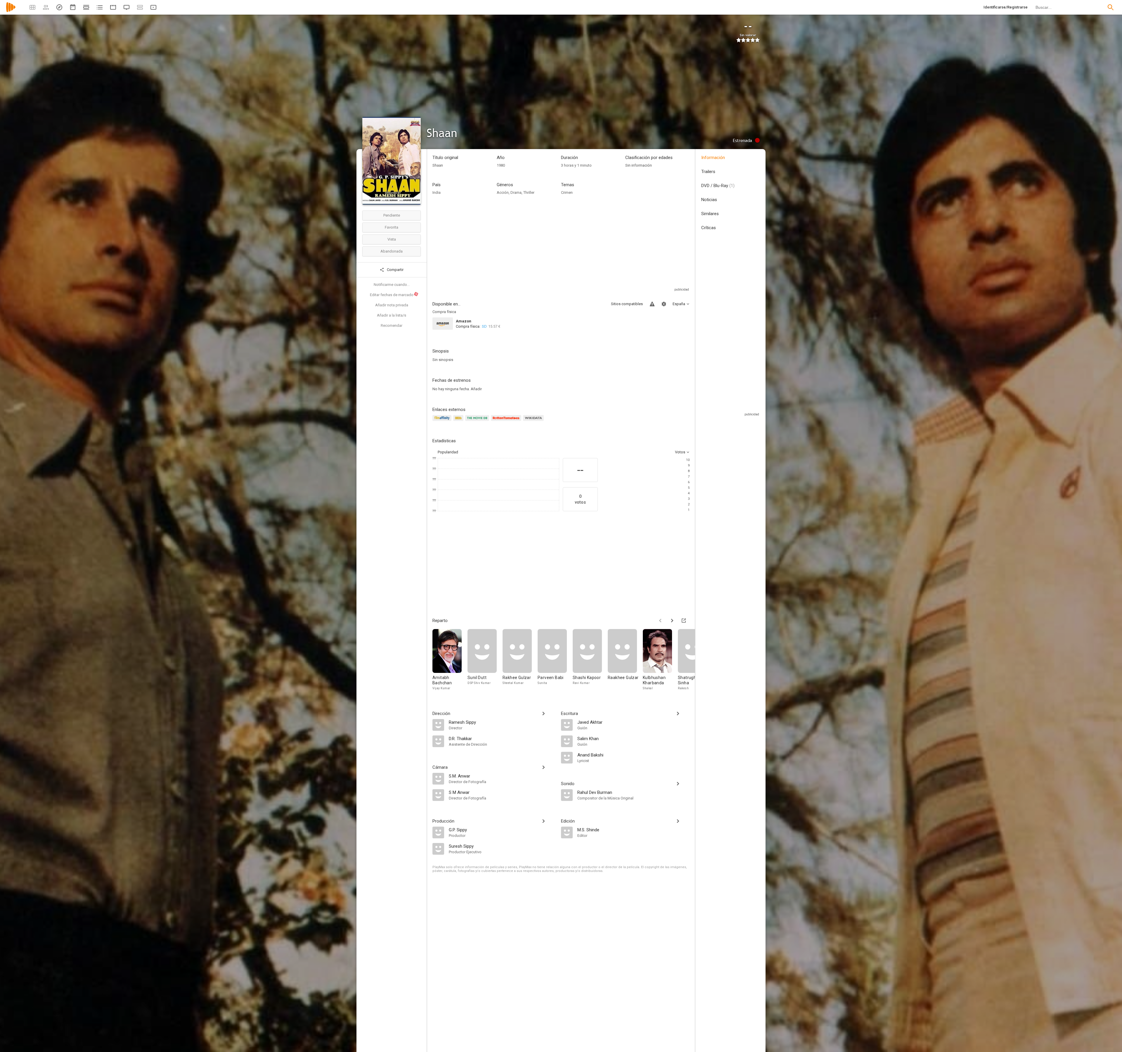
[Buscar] (1110, 7)
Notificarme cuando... (392, 284)
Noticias (709, 199)
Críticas (708, 227)
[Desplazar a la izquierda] (660, 620)
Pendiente (391, 215)
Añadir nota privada (391, 305)
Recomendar (391, 325)
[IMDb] (459, 421)
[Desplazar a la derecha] (672, 620)
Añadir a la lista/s (391, 315)
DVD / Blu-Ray (718, 185)
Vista (391, 239)
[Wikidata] (534, 421)
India (436, 192)
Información (713, 157)
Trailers (708, 171)
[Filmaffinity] (442, 421)
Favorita (391, 227)
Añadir (476, 389)
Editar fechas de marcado (394, 294)
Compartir (395, 269)
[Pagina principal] (11, 11)
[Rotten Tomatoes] (507, 421)
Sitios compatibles (627, 304)
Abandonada (391, 251)
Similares (710, 213)
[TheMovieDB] (478, 421)
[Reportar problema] (652, 304)
